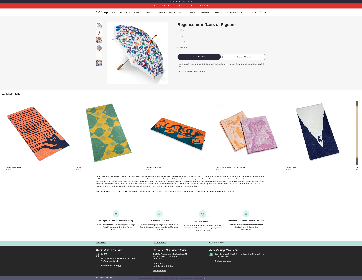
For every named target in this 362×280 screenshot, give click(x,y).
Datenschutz (157, 278)
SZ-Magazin (204, 12)
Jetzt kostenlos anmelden (223, 261)
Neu (113, 12)
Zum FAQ (104, 254)
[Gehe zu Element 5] (99, 55)
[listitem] (38, 135)
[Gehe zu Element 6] (99, 63)
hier (119, 266)
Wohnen (217, 12)
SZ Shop (190, 1)
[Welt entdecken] (154, 243)
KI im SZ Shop (101, 242)
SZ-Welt (192, 12)
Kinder (181, 12)
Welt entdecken (160, 242)
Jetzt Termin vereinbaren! (109, 261)
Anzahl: (180, 36)
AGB (177, 278)
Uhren (171, 12)
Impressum (165, 278)
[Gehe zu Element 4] (99, 48)
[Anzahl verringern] (180, 41)
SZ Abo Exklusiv (181, 1)
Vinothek (137, 12)
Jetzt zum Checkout (244, 57)
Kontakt (172, 278)
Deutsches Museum (233, 12)
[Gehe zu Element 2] (99, 33)
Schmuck (159, 12)
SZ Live (171, 1)
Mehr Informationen (159, 271)
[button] (2, 136)
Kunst (148, 12)
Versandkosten (201, 71)
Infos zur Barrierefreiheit (186, 278)
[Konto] (260, 12)
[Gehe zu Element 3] (99, 40)
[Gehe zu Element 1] (99, 25)
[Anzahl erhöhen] (188, 41)
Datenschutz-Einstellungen (145, 278)
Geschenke (124, 12)
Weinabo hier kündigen (200, 278)
